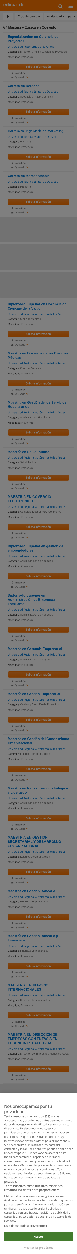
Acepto (38, 1236)
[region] (38, 1173)
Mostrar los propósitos (38, 1248)
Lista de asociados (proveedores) (25, 1226)
